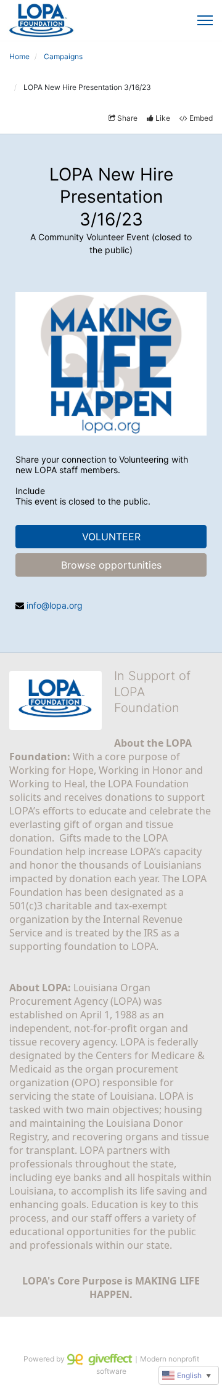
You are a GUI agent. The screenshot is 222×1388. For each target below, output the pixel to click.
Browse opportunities (111, 565)
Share (127, 118)
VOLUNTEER (111, 536)
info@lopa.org (55, 605)
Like (162, 118)
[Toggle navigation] (205, 20)
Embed (201, 118)
